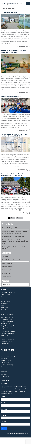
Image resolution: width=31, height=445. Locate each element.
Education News (7, 263)
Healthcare (4, 358)
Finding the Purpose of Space (9, 13)
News (2, 305)
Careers (3, 297)
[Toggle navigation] (28, 3)
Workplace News (7, 273)
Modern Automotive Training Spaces (11, 96)
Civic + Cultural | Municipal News (12, 260)
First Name (4, 403)
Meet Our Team (5, 294)
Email (3, 397)
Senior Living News (8, 270)
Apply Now (4, 374)
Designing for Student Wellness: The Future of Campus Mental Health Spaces (13, 51)
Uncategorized (6, 277)
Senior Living (4, 367)
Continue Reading (23, 46)
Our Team (5, 256)
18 (17, 218)
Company (4, 421)
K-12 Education (5, 362)
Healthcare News (7, 266)
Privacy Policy (4, 308)
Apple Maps (13, 326)
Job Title (3, 415)
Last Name (4, 409)
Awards (3, 299)
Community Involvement (8, 292)
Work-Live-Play (5, 376)
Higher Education (6, 360)
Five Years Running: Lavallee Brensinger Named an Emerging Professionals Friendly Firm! (14, 135)
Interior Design (5, 301)
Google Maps (4, 326)
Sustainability (5, 303)
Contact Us (5, 380)
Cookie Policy (4, 310)
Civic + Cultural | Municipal (8, 356)
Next (21, 218)
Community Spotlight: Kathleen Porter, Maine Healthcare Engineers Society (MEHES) (13, 174)
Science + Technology (7, 365)
